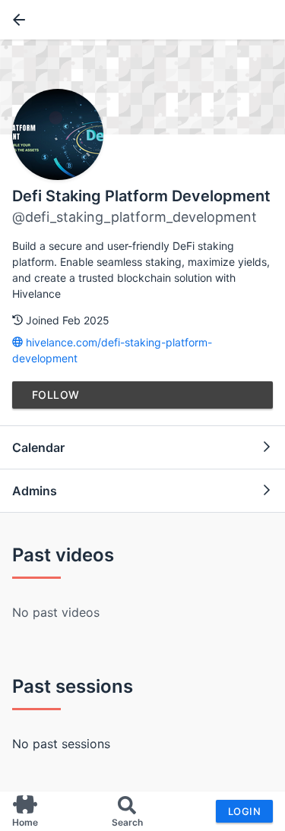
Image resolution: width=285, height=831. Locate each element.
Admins (34, 490)
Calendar (38, 447)
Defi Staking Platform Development (141, 196)
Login (244, 811)
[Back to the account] (16, 19)
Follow (56, 394)
